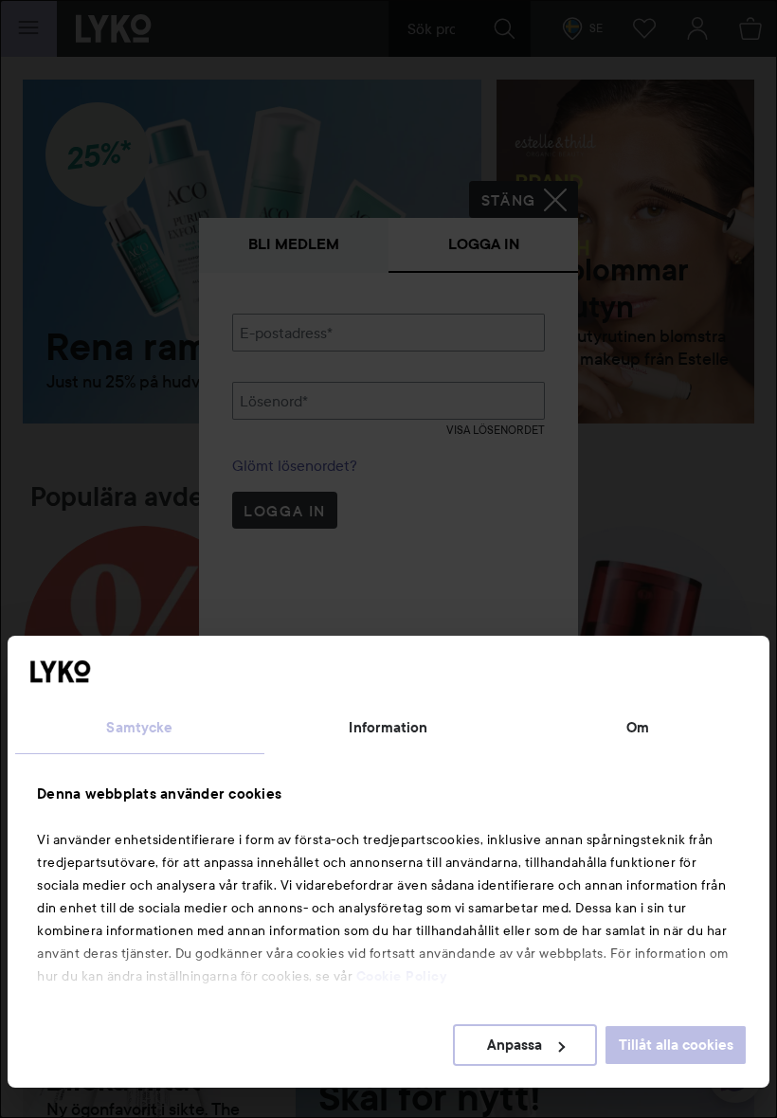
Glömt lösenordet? (294, 465)
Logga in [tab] (483, 244)
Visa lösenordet (495, 430)
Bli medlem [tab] (293, 244)
